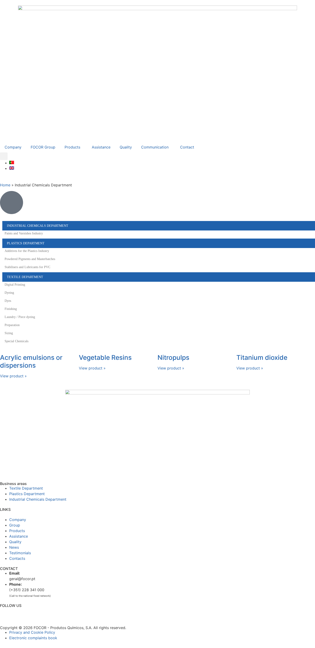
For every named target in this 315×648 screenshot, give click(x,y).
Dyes (8, 301)
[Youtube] (31, 613)
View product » (13, 376)
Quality (126, 147)
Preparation (12, 325)
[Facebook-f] (6, 613)
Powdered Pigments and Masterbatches (30, 259)
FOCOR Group (43, 147)
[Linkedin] (18, 613)
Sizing (9, 333)
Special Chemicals (16, 341)
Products (72, 147)
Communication (155, 147)
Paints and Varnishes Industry (24, 233)
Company (13, 147)
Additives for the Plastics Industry (27, 251)
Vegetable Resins (105, 357)
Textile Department (25, 277)
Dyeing (9, 292)
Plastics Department (26, 243)
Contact (187, 147)
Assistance (101, 147)
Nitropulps (173, 357)
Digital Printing (15, 284)
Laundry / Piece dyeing (20, 317)
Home (5, 185)
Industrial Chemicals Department (37, 225)
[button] (4, 156)
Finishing (11, 309)
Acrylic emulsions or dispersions (31, 361)
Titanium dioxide (261, 357)
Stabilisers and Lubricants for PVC (27, 267)
